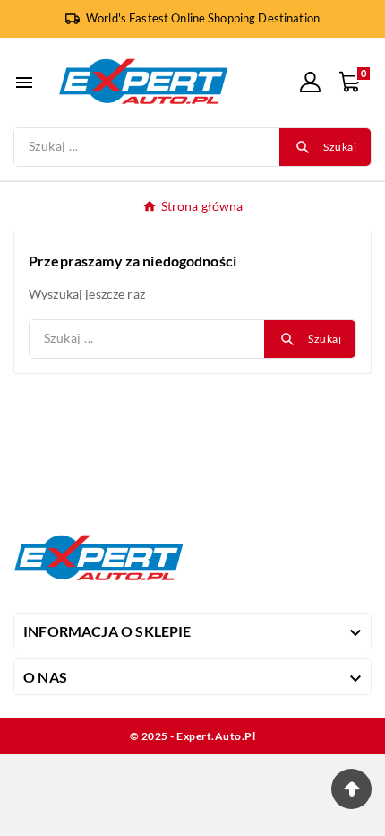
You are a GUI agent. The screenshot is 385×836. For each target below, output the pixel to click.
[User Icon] (310, 82)
